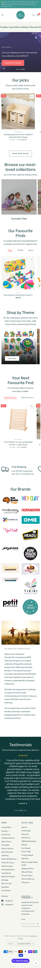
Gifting (24, 845)
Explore (12, 358)
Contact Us (25, 838)
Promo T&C (26, 851)
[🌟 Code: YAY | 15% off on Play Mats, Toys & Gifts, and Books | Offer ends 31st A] (20, 4)
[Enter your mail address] (37, 924)
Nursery (4, 831)
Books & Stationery (9, 859)
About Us (25, 834)
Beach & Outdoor (8, 876)
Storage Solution (8, 869)
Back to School (7, 848)
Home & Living (7, 862)
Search (24, 827)
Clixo (10, 250)
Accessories (6, 873)
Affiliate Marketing (28, 841)
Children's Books (7, 838)
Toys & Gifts (6, 827)
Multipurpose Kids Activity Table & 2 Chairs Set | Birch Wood (18, 135)
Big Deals (5, 887)
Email (23, 919)
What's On (25, 882)
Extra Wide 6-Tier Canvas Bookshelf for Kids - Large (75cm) (18, 443)
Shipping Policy (27, 868)
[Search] (33, 15)
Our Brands (5, 890)
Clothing (4, 855)
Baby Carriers (28, 397)
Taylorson (18, 132)
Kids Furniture (10, 397)
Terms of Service (27, 879)
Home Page (26, 831)
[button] (13, 63)
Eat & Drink (5, 834)
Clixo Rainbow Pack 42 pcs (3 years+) (18, 295)
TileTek (20, 250)
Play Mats (5, 845)
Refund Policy (26, 872)
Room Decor (6, 841)
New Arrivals (6, 883)
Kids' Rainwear (7, 852)
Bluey (30, 250)
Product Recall (27, 855)
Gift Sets (4, 880)
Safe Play (25, 858)
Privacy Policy (27, 875)
